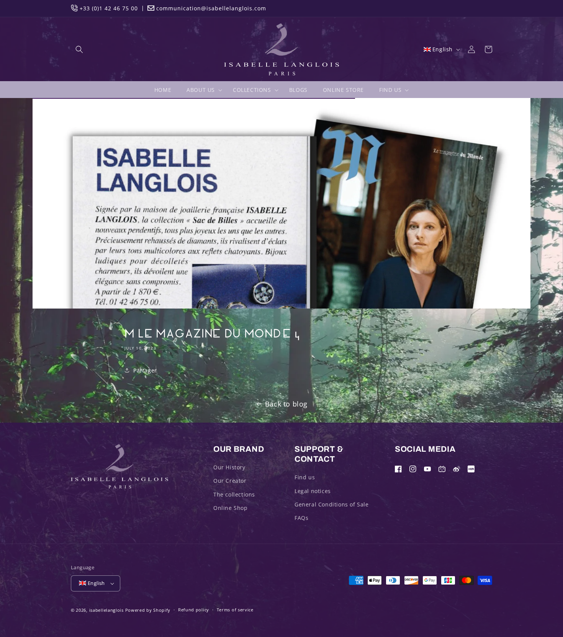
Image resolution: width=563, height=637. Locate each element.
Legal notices (313, 491)
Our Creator (230, 480)
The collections (234, 494)
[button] (79, 49)
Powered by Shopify (148, 610)
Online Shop (230, 507)
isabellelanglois (106, 610)
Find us (305, 477)
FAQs (301, 517)
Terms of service (235, 609)
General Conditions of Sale (332, 504)
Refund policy (193, 609)
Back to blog (286, 403)
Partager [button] (145, 370)
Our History (229, 467)
